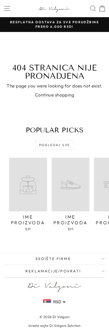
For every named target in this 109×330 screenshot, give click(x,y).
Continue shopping (54, 94)
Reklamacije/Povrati (53, 271)
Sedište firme (53, 258)
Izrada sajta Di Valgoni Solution (55, 325)
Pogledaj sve (54, 145)
